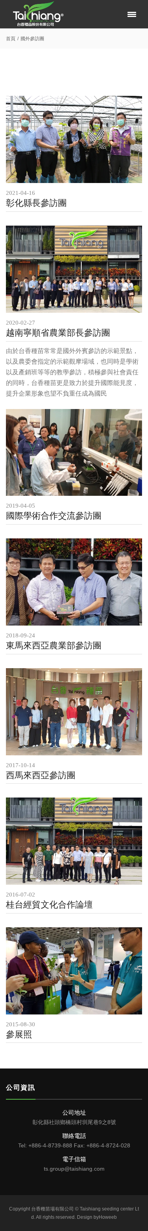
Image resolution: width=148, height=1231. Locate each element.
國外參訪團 (32, 38)
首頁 (10, 38)
